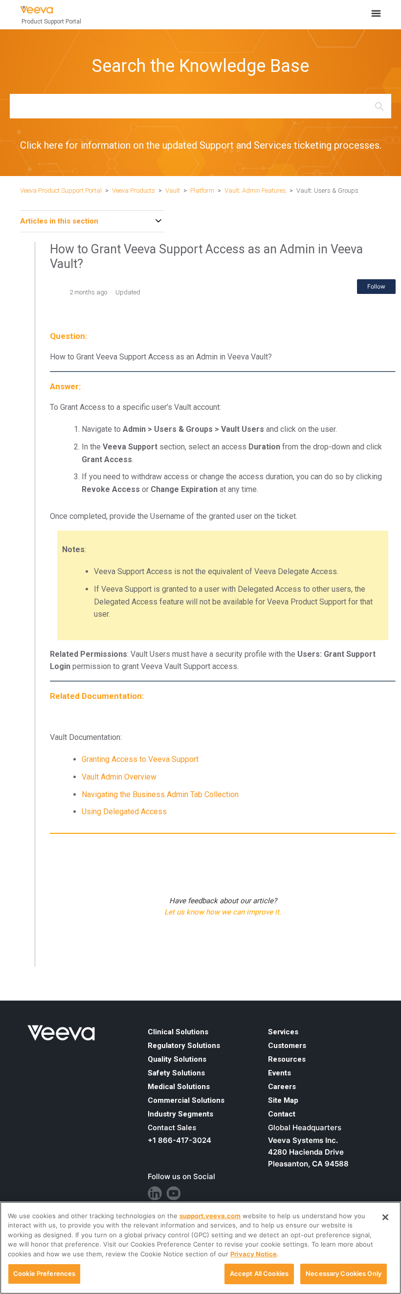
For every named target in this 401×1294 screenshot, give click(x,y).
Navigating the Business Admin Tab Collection (160, 794)
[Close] (385, 1217)
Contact (281, 1114)
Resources (287, 1059)
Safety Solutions (176, 1073)
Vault (172, 190)
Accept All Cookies (259, 1273)
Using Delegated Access (124, 811)
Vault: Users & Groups (327, 190)
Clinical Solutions (178, 1031)
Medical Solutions (179, 1086)
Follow (376, 286)
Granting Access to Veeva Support (140, 759)
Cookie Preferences (44, 1273)
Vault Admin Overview (119, 776)
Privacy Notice (253, 1254)
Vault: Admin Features (255, 190)
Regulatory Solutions (184, 1045)
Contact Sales (172, 1127)
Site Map (283, 1100)
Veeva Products (133, 190)
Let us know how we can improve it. (222, 912)
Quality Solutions (177, 1059)
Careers (282, 1086)
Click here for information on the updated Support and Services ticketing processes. (200, 145)
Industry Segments (180, 1114)
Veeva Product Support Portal (61, 190)
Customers (287, 1045)
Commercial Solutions (186, 1100)
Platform (202, 190)
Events (279, 1073)
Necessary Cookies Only (343, 1273)
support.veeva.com (210, 1216)
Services (283, 1031)
